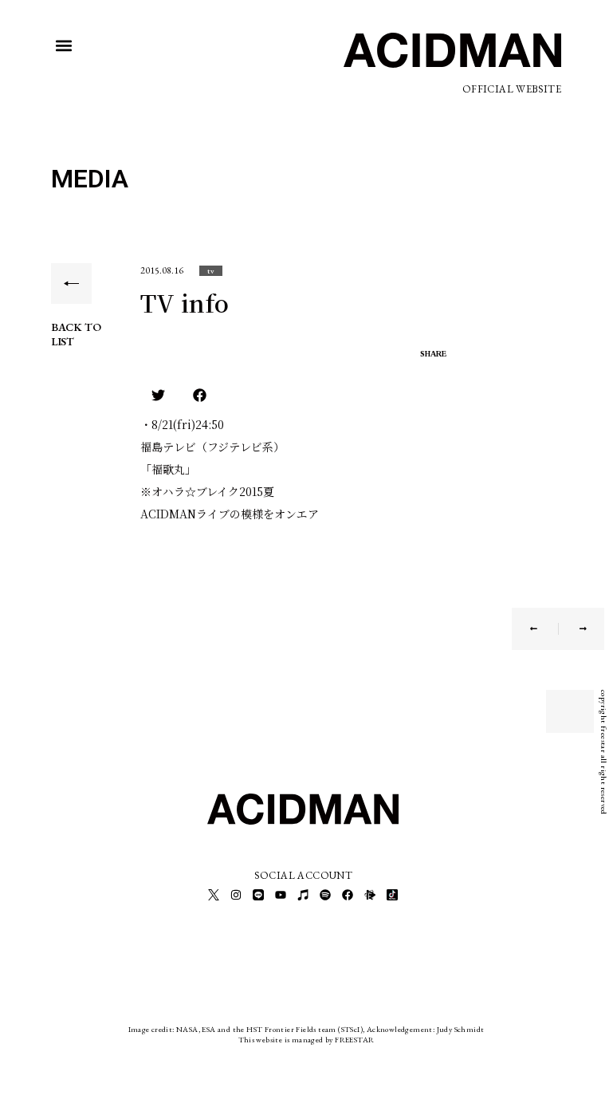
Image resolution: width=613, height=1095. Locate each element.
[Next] (573, 629)
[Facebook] (347, 895)
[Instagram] (236, 895)
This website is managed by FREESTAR (306, 1039)
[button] (64, 46)
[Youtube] (280, 895)
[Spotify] (325, 895)
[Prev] (544, 629)
